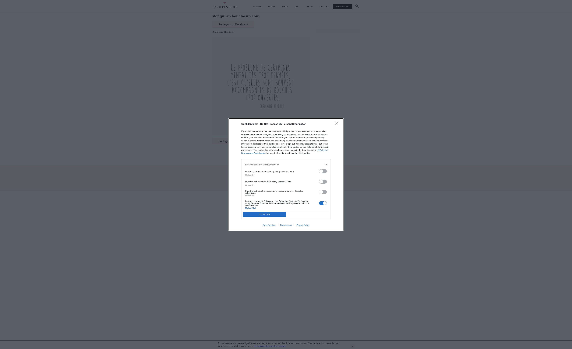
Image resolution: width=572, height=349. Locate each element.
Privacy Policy (302, 225)
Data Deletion (269, 225)
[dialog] (286, 174)
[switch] (323, 171)
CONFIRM (264, 214)
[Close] (337, 124)
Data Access (286, 225)
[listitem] (286, 164)
